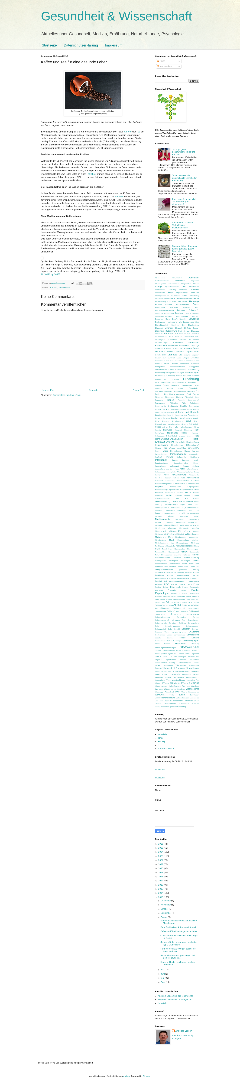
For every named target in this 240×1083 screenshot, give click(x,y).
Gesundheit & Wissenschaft (116, 16)
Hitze (165, 448)
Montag (196, 531)
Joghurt (186, 466)
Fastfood (182, 391)
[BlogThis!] (81, 283)
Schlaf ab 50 (187, 605)
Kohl (183, 478)
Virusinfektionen (178, 680)
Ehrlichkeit (195, 358)
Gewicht (158, 418)
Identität (195, 451)
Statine (167, 644)
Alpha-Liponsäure (172, 287)
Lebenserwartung (162, 501)
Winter (177, 692)
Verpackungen (170, 677)
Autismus (186, 307)
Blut (183, 325)
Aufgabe (168, 304)
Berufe (175, 319)
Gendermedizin (181, 415)
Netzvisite (162, 734)
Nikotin (184, 564)
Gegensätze (194, 406)
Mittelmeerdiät (175, 531)
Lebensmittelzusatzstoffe (182, 501)
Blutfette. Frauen (191, 328)
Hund (157, 451)
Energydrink (194, 367)
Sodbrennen (160, 635)
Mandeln (158, 516)
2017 (161, 880)
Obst (186, 567)
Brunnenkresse (161, 337)
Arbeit (184, 295)
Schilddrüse (160, 605)
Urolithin (187, 671)
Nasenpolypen (193, 549)
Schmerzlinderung (162, 617)
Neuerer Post (48, 390)
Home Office (181, 448)
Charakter (172, 340)
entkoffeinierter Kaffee (164, 370)
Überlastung (181, 668)
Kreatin (196, 493)
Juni (163, 974)
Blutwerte (159, 334)
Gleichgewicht (177, 421)
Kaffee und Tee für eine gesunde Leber (179, 931)
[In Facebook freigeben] (88, 283)
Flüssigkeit (189, 397)
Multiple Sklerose (192, 534)
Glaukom (165, 421)
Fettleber (90, 174)
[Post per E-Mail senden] (72, 283)
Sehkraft (182, 623)
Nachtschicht (160, 546)
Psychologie (161, 593)
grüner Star (167, 427)
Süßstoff (195, 650)
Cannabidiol (189, 337)
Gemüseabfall (168, 415)
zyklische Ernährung (178, 707)
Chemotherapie (161, 343)
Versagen (181, 677)
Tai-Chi (158, 656)
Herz (196, 436)
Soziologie (177, 641)
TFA (197, 657)
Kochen (168, 478)
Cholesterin (178, 343)
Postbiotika (194, 587)
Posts (162, 61)
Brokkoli (187, 334)
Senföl (177, 629)
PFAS (166, 584)
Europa (170, 388)
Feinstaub (191, 391)
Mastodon (160, 769)
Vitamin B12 (168, 683)
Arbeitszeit (159, 298)
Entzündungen (192, 372)
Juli (163, 969)
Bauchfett (179, 313)
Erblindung (170, 375)
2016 (161, 885)
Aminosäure (160, 293)
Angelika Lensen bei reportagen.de (175, 999)
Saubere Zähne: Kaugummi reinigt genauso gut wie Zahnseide (185, 248)
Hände (196, 427)
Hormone (191, 448)
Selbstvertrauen (192, 626)
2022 (161, 860)
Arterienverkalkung (177, 298)
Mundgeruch (194, 537)
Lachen (187, 496)
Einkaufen (168, 361)
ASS (179, 301)
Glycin (196, 421)
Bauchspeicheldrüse (163, 316)
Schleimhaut (160, 614)
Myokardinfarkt (182, 543)
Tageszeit (195, 654)
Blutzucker (169, 333)
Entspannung (193, 369)
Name (196, 546)
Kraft (197, 490)
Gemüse (159, 415)
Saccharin (195, 599)
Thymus (158, 660)
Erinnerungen (160, 379)
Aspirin (174, 301)
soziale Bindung (164, 638)
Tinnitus (183, 660)
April (163, 982)
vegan (164, 674)
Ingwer (175, 460)
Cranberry (187, 349)
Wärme (167, 689)
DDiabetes (170, 352)
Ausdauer (174, 307)
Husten (187, 451)
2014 (161, 893)
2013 (161, 897)
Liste (172, 507)
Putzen (174, 593)
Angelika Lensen (183, 1031)
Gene (190, 415)
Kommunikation (183, 481)
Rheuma (195, 596)
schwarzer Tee (178, 620)
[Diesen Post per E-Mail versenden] (78, 283)
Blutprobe (195, 331)
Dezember (166, 900)
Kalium (189, 469)
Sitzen (167, 632)
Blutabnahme (193, 325)
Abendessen (160, 278)
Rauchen (159, 596)
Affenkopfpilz (160, 284)
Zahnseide (194, 698)
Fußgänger (194, 403)
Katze (196, 472)
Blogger (146, 1076)
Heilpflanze (172, 433)
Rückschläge (185, 599)
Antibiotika (194, 292)
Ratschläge (194, 593)
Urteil (194, 671)
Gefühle (183, 406)
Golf (190, 424)
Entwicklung (160, 373)
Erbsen (179, 375)
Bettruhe (183, 319)
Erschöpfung (193, 382)
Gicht (157, 421)
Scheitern (183, 602)
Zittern (196, 701)
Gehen (158, 409)
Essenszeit (175, 385)
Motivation (159, 534)
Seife (157, 626)
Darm (196, 348)
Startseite (49, 45)
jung (167, 469)
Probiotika (172, 590)
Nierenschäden (161, 564)
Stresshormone (169, 651)
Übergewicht (169, 668)
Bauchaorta (169, 313)
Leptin (182, 504)
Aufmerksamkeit (182, 304)
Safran (158, 602)
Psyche (195, 590)
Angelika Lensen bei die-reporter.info (175, 996)
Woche (184, 692)
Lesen (196, 504)
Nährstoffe (170, 546)
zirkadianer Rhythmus (183, 701)
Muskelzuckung (161, 543)
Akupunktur (185, 284)
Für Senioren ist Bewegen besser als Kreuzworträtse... (178, 950)
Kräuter (188, 492)
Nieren (196, 560)
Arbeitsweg (194, 295)
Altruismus (183, 290)
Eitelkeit (158, 364)
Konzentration (179, 483)
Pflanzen (174, 584)
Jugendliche (160, 469)
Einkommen (178, 361)
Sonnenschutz (193, 635)
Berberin (195, 316)
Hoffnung (171, 448)
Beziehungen (160, 322)
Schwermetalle (161, 623)
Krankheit (159, 493)
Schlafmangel (178, 608)
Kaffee (127, 131)
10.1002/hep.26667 (50, 274)
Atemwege (194, 301)
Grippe (158, 427)
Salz (168, 602)
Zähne (182, 695)
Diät (180, 355)
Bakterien (181, 310)
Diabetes (172, 354)
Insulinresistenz (161, 463)
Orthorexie (159, 572)
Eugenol (158, 388)
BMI (176, 334)
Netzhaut (177, 558)
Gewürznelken (186, 418)
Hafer (176, 427)
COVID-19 (177, 348)
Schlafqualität (193, 608)
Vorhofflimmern (175, 686)
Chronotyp (195, 346)
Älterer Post (138, 390)
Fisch (189, 394)
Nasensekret (173, 552)
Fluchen (179, 397)
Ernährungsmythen (179, 382)
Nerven (195, 555)
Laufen (196, 498)
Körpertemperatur (187, 490)
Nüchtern (172, 567)
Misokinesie (184, 528)
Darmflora (160, 351)
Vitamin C (178, 683)
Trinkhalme (168, 665)
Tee (138, 131)
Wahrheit (186, 686)
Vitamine (195, 683)
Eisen (196, 361)
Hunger (165, 451)
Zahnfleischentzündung (165, 698)
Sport (196, 640)
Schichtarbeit (194, 602)
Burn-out (178, 337)
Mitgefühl (195, 528)
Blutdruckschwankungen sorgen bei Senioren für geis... (177, 956)
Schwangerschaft (162, 620)
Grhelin (196, 424)
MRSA (166, 534)
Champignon (160, 340)
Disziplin (187, 355)
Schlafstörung (173, 611)
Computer (159, 349)
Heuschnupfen (177, 445)
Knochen (159, 478)
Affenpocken (173, 284)
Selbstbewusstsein (172, 626)
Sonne (169, 635)
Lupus (180, 513)
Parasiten (189, 572)
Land (177, 498)
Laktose (196, 496)
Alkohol (196, 284)
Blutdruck (169, 328)
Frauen (170, 400)
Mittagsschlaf (160, 531)
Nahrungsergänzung (184, 546)
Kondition (195, 481)
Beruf (168, 319)
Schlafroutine (160, 611)
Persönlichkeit (161, 581)
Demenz (180, 351)
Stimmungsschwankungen (165, 648)
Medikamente (162, 519)
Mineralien (172, 528)
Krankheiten (170, 493)
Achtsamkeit (180, 281)
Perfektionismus (161, 578)
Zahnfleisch (194, 695)
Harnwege (167, 430)
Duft (164, 358)
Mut (172, 543)
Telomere (191, 657)
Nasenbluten (179, 549)
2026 (161, 844)
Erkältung (175, 379)
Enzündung (160, 375)
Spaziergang (188, 641)
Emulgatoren (160, 367)
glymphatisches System (177, 424)
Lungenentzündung (169, 513)
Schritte (196, 617)
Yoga (171, 695)
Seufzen (195, 629)
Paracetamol (169, 572)
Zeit (156, 701)
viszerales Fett (193, 680)
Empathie (195, 364)
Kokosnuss (170, 481)
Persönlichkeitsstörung (178, 581)
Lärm (186, 498)
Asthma (185, 301)
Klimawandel (194, 475)
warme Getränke (178, 689)
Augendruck (160, 307)
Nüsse (180, 567)
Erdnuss (195, 375)
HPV (197, 448)
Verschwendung (192, 677)
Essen (165, 385)
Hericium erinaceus (186, 436)
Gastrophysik (160, 406)
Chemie (183, 340)
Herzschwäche (161, 445)
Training (172, 663)
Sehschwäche (193, 623)
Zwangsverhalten (162, 707)
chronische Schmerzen (178, 346)
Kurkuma (178, 496)
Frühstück (174, 403)
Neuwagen (185, 561)
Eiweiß (167, 363)
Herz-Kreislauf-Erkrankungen (169, 439)
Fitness (196, 394)
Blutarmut (159, 328)
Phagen (183, 584)
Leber (196, 501)
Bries (181, 334)
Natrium (184, 552)
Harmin (158, 430)
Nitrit (197, 564)
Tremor (196, 663)
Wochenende (193, 692)
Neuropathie (160, 560)
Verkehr (196, 674)
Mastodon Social (166, 748)
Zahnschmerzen (182, 698)
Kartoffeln (189, 472)
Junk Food (174, 469)
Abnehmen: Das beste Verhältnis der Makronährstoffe (182, 225)
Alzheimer (195, 289)
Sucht (178, 651)
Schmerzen (175, 614)
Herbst (174, 436)
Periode (172, 578)
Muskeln (195, 540)
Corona (167, 349)
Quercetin (183, 593)
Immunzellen (194, 454)
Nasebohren (167, 549)
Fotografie (159, 400)
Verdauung (186, 674)
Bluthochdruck (184, 331)
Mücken (173, 534)
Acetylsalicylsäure (162, 281)
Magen (186, 513)
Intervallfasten (161, 466)
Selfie (170, 629)
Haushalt (178, 430)
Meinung (170, 522)
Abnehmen (194, 277)
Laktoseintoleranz (162, 498)
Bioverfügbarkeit (161, 325)
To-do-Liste (194, 660)
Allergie (159, 286)
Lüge (197, 510)
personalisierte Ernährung (188, 578)
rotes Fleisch (160, 599)
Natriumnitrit (194, 552)
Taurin (165, 657)
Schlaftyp (184, 611)
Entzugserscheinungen (175, 373)
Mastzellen (184, 516)
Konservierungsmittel (163, 484)
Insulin (196, 460)
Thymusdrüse (170, 660)
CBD (197, 337)
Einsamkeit (188, 361)
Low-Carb (195, 507)
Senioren (185, 629)
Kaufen (158, 475)
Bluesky (161, 741)
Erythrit (158, 385)
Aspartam (167, 301)
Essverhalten (187, 385)
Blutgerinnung (171, 331)
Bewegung (194, 319)
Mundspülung (160, 540)
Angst (170, 292)
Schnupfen (181, 617)
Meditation (180, 519)
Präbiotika (159, 590)
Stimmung (195, 644)
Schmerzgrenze (192, 614)
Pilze (190, 584)
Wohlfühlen (159, 695)
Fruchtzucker (160, 403)
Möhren (187, 531)
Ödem (192, 567)
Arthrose (159, 301)
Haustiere (188, 430)
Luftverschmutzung (185, 510)
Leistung (158, 504)
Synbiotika (172, 654)
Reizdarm (173, 596)
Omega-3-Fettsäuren (164, 569)
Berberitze (159, 319)
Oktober (165, 909)
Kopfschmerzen (192, 484)
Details (158, 355)
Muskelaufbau (183, 540)
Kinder (166, 475)
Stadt (157, 644)
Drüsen (158, 358)
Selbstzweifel (160, 629)
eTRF (197, 385)
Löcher (177, 507)
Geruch (196, 415)
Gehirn (165, 409)
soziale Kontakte (189, 638)
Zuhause (195, 704)
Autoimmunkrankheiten (164, 310)
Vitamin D (186, 683)
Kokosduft (159, 481)
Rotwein (169, 599)
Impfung (169, 457)
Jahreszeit (174, 466)
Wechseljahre (192, 689)
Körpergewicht (193, 487)
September (166, 913)
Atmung (158, 304)
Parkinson (159, 575)
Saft (163, 602)
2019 (161, 872)
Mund (170, 537)
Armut (166, 298)
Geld (172, 412)
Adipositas (195, 281)
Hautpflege (159, 433)
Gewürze (175, 418)
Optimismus (182, 570)
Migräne (167, 525)
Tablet (187, 654)
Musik (171, 540)
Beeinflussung (182, 316)
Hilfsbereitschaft (192, 445)
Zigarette (168, 701)
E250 (179, 358)
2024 (161, 852)
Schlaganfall (194, 611)
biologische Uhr (175, 322)
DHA (164, 355)
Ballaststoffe (194, 310)
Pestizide (159, 584)
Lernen (189, 504)
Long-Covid (186, 507)
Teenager (182, 657)
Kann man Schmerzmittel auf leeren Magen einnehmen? (184, 201)
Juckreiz (196, 466)
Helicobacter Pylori (163, 436)
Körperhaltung (161, 490)
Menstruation (193, 522)
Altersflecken (194, 287)
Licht (167, 507)
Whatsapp (159, 692)
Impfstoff (158, 457)
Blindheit (175, 325)
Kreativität (159, 496)
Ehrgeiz (186, 358)
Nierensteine (175, 564)
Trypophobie (194, 665)
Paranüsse (179, 572)
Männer (171, 516)
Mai (163, 978)
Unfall (196, 668)
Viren (168, 680)
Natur (157, 555)
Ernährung (53, 287)
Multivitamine (160, 537)
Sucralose (186, 651)
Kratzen (180, 493)
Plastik (196, 584)
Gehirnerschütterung (178, 409)
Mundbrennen (181, 537)
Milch (187, 525)
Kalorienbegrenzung (163, 472)
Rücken (176, 599)
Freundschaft (193, 400)
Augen (196, 304)
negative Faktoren (182, 555)
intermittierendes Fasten (186, 463)
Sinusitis (158, 632)
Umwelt (190, 668)
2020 (161, 868)
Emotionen (184, 364)
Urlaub (181, 671)
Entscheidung (181, 370)
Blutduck (178, 328)
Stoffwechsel (64, 287)
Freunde (181, 400)
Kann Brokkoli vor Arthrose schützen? (178, 927)
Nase (157, 549)
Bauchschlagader (192, 313)
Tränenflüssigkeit (184, 663)
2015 (161, 889)
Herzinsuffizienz (192, 442)
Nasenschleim (160, 552)
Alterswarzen (160, 290)
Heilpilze (185, 433)
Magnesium (194, 513)
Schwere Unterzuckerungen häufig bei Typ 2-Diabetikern (178, 943)
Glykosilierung (160, 424)
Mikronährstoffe (177, 525)
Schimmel (170, 605)
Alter (184, 286)
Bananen (159, 313)
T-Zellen (181, 654)
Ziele (161, 701)
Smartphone (194, 632)
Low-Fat (158, 510)
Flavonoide (169, 397)
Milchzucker (194, 525)
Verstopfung (160, 680)
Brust (171, 337)
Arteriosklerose (192, 298)
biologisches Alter (191, 322)
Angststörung (181, 292)
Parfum (196, 572)
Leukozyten (160, 507)
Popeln (185, 587)
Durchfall (171, 358)
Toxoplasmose (161, 663)
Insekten (185, 460)
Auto (197, 307)
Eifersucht (159, 361)
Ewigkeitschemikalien (163, 391)
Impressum (113, 45)
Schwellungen (193, 620)
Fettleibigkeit (169, 394)
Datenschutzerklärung (81, 45)
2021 (161, 864)
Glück (188, 421)
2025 (161, 848)
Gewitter (166, 418)
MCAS (196, 516)
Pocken (158, 587)
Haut (196, 430)
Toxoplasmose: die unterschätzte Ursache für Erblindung (184, 178)
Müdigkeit (180, 534)
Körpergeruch (175, 487)
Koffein (176, 478)
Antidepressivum (161, 295)
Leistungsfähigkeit (171, 504)
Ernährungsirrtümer (163, 382)
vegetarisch (175, 674)
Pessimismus (194, 581)
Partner (170, 575)
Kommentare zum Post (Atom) (67, 395)
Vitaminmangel (161, 686)
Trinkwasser (180, 665)
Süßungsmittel (161, 654)
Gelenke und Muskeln (187, 412)
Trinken (158, 665)
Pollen (165, 587)
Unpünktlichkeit (161, 671)
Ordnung (195, 570)
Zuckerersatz (170, 704)
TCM (170, 657)
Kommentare (165, 66)
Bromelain (195, 334)
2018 (161, 876)
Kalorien (195, 469)
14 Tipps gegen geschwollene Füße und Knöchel (183, 152)
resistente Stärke (184, 596)
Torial (160, 738)
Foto (197, 397)
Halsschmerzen (186, 427)
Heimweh (195, 433)
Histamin (158, 448)
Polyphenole (175, 587)
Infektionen (161, 459)
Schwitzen (173, 623)
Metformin (159, 525)
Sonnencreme (179, 635)
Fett (197, 391)
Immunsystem (178, 453)
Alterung (172, 289)
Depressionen (192, 351)
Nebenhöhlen (166, 555)
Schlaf (177, 605)
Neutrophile (173, 561)
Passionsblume (183, 575)
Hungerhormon (176, 451)
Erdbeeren (187, 375)
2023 (161, 856)
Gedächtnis (173, 406)
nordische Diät (161, 567)
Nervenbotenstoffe (162, 558)
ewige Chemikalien (189, 388)
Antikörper (175, 295)
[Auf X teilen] (84, 283)
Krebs (169, 495)
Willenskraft (169, 692)
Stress (158, 650)
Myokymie (195, 543)
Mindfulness (160, 528)
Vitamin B (159, 683)
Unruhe (171, 671)
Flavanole (159, 397)
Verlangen (159, 677)
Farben (176, 391)
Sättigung (175, 602)
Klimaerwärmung (179, 475)
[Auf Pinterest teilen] (91, 283)
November (166, 905)
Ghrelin (196, 418)
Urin (176, 671)
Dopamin (195, 355)
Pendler (196, 575)
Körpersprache (173, 490)
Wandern (159, 689)
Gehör (189, 409)
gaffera (126, 1076)
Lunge (157, 513)
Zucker (158, 704)
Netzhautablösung (191, 558)
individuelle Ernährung (188, 457)
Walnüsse (195, 686)
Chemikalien (194, 340)
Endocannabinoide (177, 367)
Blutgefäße (159, 331)
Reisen (166, 596)
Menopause (181, 522)
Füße (184, 403)
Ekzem (175, 364)
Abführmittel (177, 278)
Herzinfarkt (180, 442)
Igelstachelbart (161, 454)
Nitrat (191, 564)
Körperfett (159, 486)
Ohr (197, 567)
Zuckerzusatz (183, 704)
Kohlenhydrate (193, 478)
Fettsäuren (180, 394)
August (164, 917)
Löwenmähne (169, 510)
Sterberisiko (180, 643)
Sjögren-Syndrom (179, 632)
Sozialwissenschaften (164, 641)
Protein (183, 590)
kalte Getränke (179, 472)
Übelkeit (158, 668)
